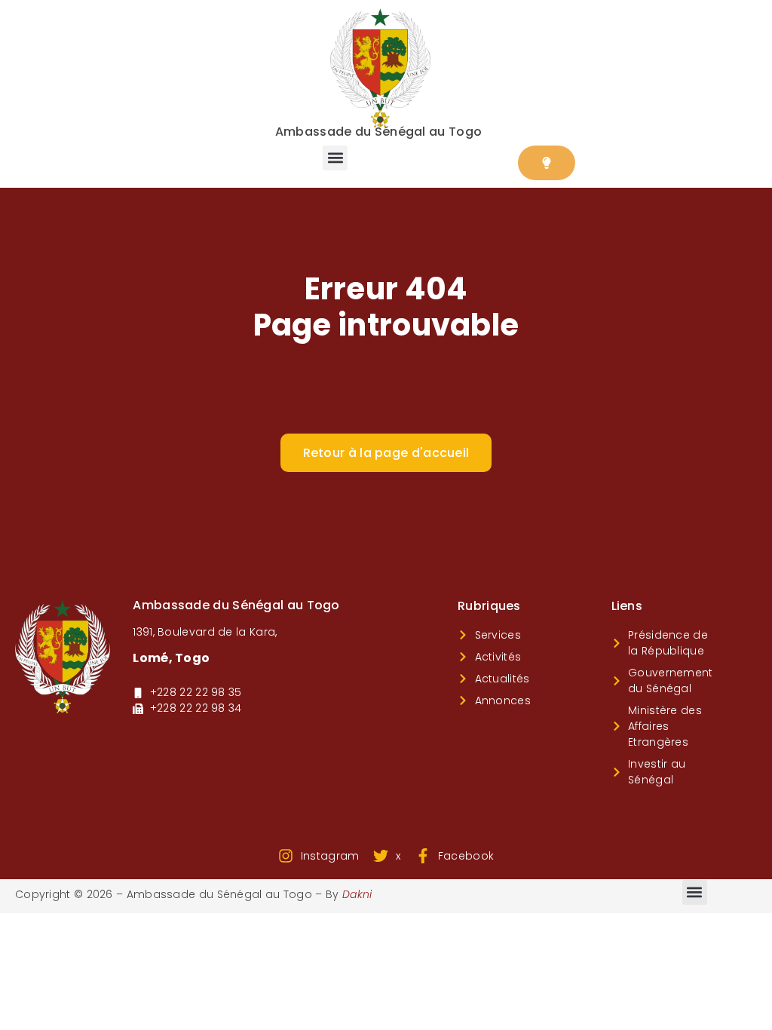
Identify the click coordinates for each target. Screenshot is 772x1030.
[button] (335, 158)
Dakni (357, 894)
